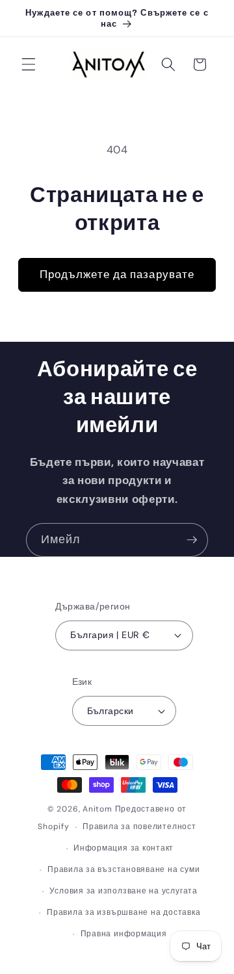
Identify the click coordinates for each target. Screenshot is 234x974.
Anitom (97, 809)
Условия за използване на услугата (123, 891)
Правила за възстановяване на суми (123, 869)
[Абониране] (191, 540)
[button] (28, 64)
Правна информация (124, 934)
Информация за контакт (123, 848)
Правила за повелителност (139, 826)
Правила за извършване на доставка (123, 912)
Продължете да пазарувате (117, 274)
